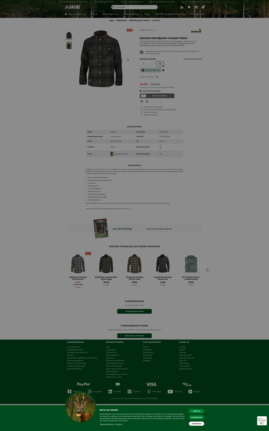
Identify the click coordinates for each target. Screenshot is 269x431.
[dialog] (134, 215)
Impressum (119, 424)
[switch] (262, 423)
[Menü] (265, 417)
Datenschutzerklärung (107, 424)
